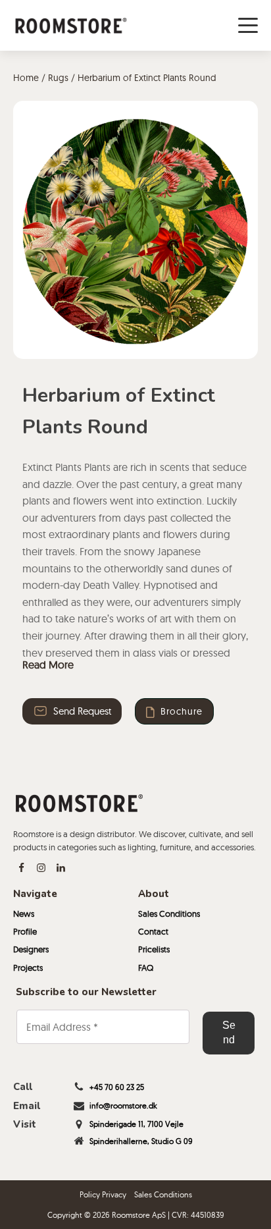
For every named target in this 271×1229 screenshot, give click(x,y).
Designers (31, 949)
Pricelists (154, 949)
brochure (181, 711)
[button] (72, 711)
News (23, 913)
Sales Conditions (169, 913)
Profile (25, 931)
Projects (28, 967)
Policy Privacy (103, 1194)
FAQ (145, 967)
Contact (153, 931)
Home (26, 78)
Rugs (58, 78)
